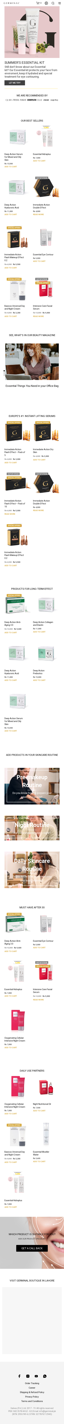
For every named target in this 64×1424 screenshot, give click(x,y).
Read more (38, 214)
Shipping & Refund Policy (32, 1392)
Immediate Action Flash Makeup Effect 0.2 (14, 257)
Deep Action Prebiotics (39, 672)
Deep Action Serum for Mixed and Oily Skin (13, 157)
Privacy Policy (32, 1396)
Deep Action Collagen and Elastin (43, 623)
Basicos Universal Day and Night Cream (14, 307)
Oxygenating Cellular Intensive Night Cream (14, 1039)
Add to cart (10, 166)
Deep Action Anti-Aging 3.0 (12, 623)
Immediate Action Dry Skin (43, 451)
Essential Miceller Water (41, 1153)
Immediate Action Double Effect (41, 206)
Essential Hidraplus (42, 154)
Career (32, 1387)
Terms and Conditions (32, 1401)
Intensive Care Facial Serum (42, 307)
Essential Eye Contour (43, 254)
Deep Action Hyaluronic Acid (11, 206)
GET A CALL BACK (32, 1248)
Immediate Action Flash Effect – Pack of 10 (14, 504)
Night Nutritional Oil (42, 1104)
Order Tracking (32, 1383)
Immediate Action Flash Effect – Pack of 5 (14, 452)
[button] (38, 2)
